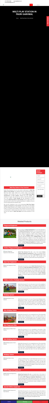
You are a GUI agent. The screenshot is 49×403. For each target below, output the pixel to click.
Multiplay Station (37, 236)
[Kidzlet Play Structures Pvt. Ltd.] (3, 4)
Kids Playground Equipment (29, 242)
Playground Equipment (29, 229)
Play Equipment (36, 254)
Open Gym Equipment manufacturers (31, 267)
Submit (39, 196)
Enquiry (40, 401)
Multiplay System (29, 235)
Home (17, 18)
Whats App (25, 401)
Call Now (9, 401)
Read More (21, 245)
